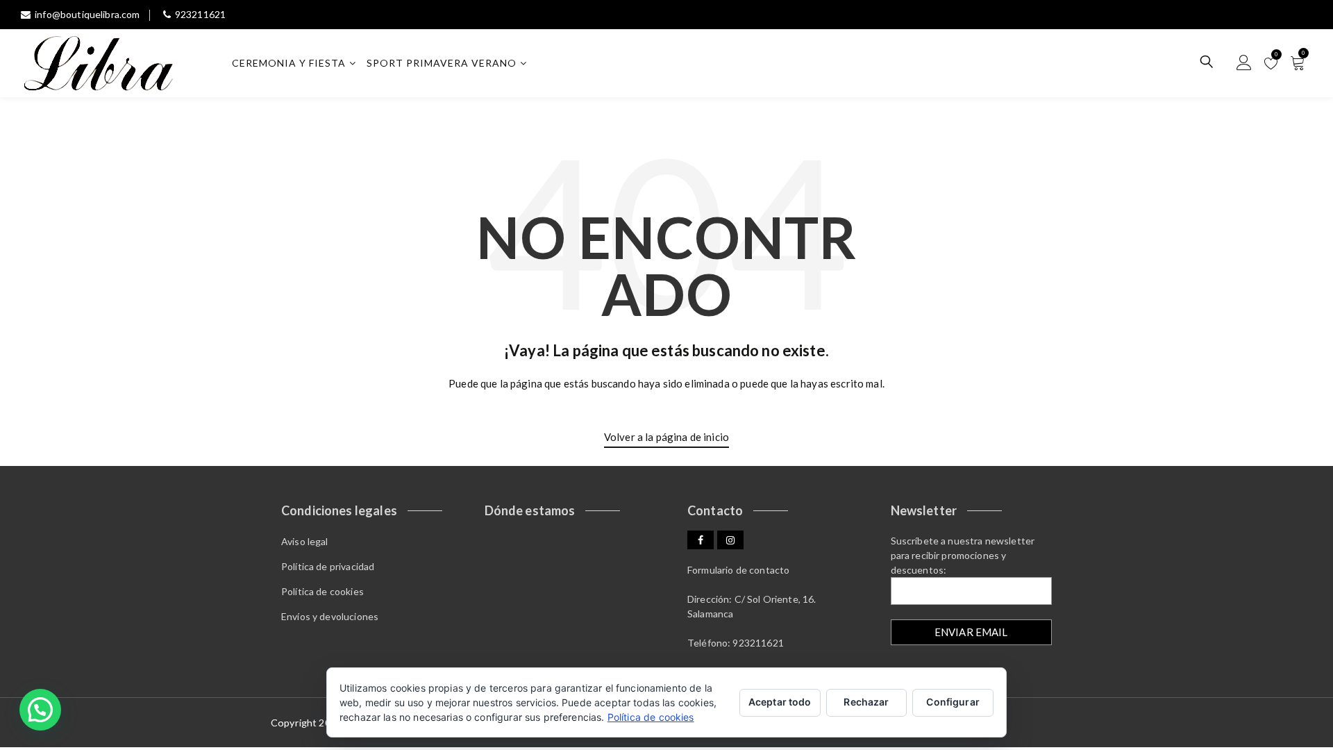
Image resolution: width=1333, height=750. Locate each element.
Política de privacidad (327, 566)
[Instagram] (730, 540)
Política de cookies (322, 591)
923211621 (200, 14)
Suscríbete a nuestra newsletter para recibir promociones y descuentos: (963, 555)
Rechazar (866, 702)
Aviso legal (304, 541)
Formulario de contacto (738, 570)
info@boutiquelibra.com (87, 14)
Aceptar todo (780, 702)
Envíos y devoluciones (329, 616)
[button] (40, 710)
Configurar (952, 702)
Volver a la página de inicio (666, 437)
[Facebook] (700, 540)
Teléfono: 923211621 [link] (735, 643)
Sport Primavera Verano (442, 63)
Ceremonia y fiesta (289, 63)
